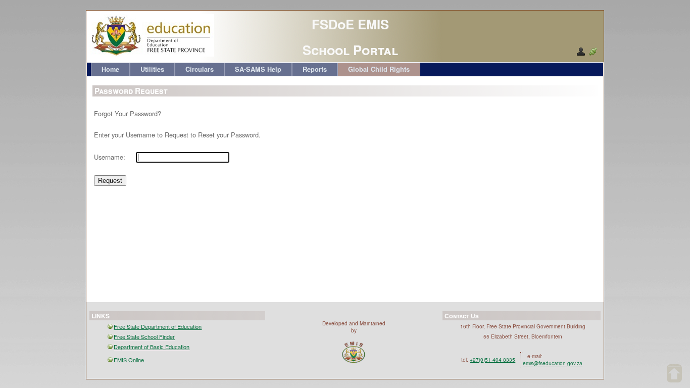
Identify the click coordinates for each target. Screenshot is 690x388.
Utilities (152, 69)
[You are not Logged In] (581, 51)
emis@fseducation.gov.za (552, 363)
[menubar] (255, 69)
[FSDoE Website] (151, 54)
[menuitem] (110, 69)
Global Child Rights (379, 69)
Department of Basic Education (151, 347)
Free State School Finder (144, 336)
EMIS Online (129, 360)
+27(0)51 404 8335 (492, 359)
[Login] (593, 51)
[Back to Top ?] (674, 373)
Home (110, 69)
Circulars (199, 69)
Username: (109, 157)
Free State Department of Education (158, 326)
